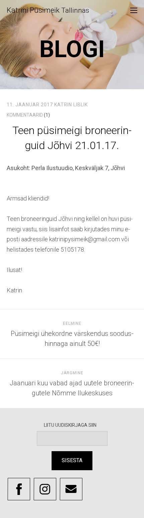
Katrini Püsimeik (48, 10)
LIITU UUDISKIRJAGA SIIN (72, 425)
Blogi (72, 49)
